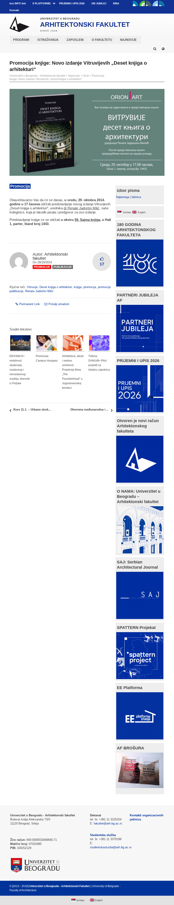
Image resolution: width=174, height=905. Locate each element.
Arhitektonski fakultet (50, 256)
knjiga (78, 287)
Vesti (86, 75)
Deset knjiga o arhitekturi (55, 287)
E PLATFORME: (42, 3)
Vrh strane (153, 886)
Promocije (42, 267)
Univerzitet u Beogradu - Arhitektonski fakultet (37, 75)
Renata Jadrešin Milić (39, 291)
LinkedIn (155, 3)
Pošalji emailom (58, 304)
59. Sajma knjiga (87, 220)
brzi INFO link (18, 3)
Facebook (135, 3)
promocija (89, 287)
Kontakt (14, 10)
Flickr (148, 3)
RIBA (116, 3)
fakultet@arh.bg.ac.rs (108, 823)
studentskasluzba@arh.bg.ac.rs (111, 847)
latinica (136, 197)
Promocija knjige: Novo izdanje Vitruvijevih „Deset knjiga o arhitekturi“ (57, 77)
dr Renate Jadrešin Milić (81, 208)
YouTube (142, 3)
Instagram (161, 3)
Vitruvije (32, 287)
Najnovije (74, 75)
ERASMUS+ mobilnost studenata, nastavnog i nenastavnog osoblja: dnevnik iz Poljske (20, 370)
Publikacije (62, 267)
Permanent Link (29, 304)
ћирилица (122, 197)
